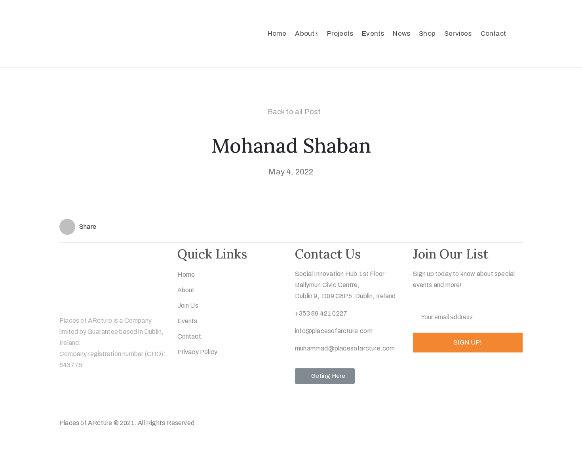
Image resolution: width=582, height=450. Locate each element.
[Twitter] (66, 399)
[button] (325, 376)
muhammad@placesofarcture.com (345, 348)
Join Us (187, 305)
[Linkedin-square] (113, 399)
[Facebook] (82, 399)
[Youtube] (129, 399)
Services (458, 33)
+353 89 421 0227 (321, 313)
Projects (340, 33)
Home (277, 33)
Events (373, 33)
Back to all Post (294, 112)
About (304, 33)
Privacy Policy (197, 352)
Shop (427, 33)
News (401, 33)
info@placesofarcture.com (334, 330)
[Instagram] (97, 399)
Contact (493, 33)
